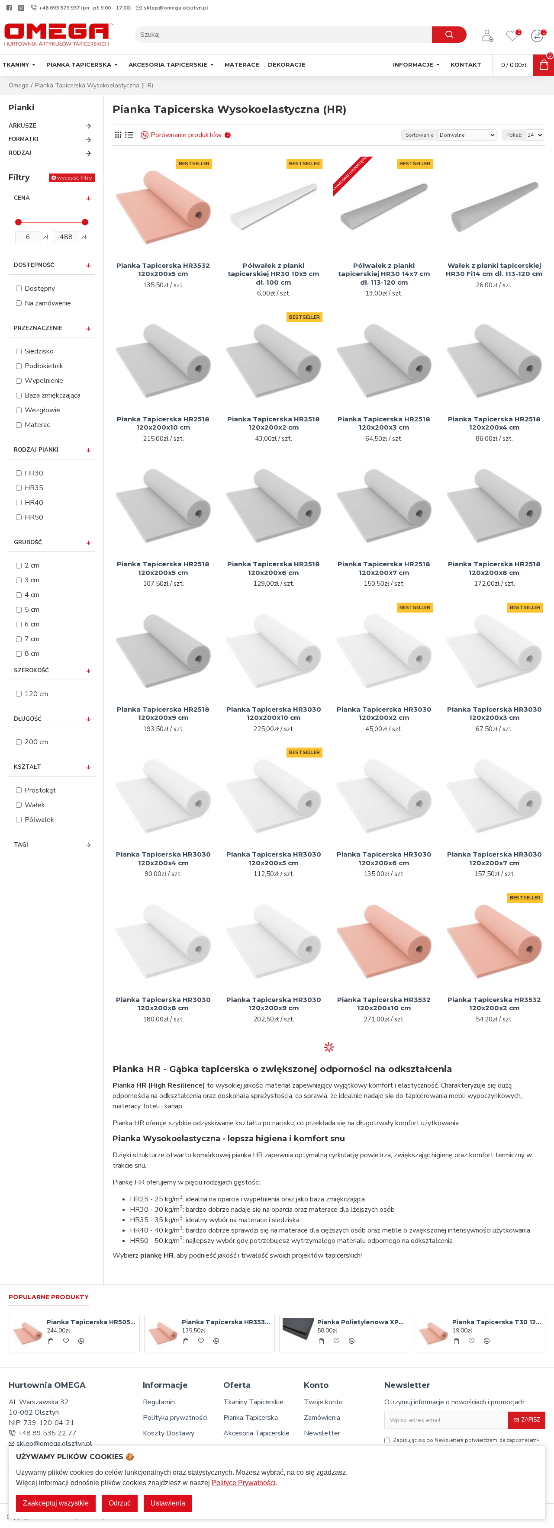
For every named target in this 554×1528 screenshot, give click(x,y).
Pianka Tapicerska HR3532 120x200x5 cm (163, 269)
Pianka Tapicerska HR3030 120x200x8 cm (163, 1003)
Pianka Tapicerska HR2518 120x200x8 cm (494, 568)
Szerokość (31, 670)
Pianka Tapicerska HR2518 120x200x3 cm (384, 423)
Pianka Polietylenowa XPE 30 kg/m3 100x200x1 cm (362, 1322)
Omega (19, 85)
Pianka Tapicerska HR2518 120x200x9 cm (163, 713)
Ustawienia (168, 1503)
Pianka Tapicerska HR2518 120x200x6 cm (273, 568)
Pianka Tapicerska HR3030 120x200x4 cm (163, 858)
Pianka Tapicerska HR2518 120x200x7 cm (384, 568)
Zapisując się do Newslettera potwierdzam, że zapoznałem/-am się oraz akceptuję (466, 1444)
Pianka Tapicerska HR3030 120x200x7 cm (494, 858)
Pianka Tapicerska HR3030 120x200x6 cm (384, 858)
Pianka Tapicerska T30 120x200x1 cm (497, 1322)
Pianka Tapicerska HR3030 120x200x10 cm (273, 713)
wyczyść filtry (74, 177)
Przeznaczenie (38, 328)
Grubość (28, 542)
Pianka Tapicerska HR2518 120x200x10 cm (163, 423)
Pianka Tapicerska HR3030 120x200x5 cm (273, 858)
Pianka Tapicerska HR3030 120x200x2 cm (384, 713)
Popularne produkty (49, 1297)
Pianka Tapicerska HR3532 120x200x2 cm (494, 1003)
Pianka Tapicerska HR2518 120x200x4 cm (494, 423)
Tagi (21, 845)
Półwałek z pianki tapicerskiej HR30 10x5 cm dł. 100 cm (273, 273)
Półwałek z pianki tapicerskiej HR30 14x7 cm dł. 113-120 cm (384, 273)
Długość (28, 719)
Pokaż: (514, 135)
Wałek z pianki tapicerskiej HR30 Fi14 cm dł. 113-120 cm (494, 269)
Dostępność (34, 265)
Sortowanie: (420, 135)
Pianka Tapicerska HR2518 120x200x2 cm (273, 423)
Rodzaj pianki (36, 450)
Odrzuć (120, 1503)
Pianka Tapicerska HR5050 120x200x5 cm (91, 1322)
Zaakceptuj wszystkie (56, 1503)
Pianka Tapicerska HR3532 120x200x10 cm (384, 1003)
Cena (22, 198)
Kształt (27, 767)
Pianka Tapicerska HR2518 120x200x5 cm (163, 568)
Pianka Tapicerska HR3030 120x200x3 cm (494, 713)
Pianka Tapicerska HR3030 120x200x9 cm (273, 1003)
